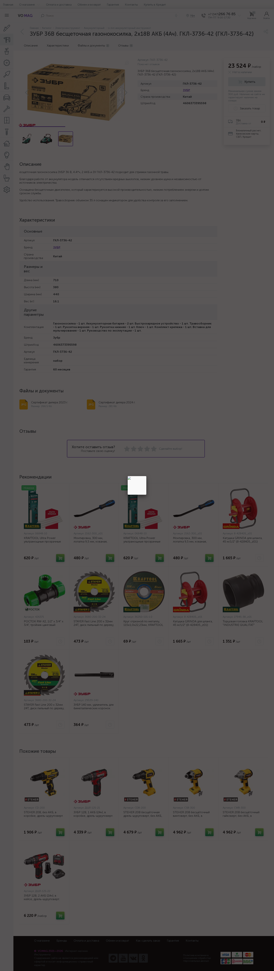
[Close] (146, 476)
